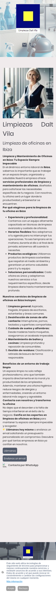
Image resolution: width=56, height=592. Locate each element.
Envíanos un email (15, 458)
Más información (14, 581)
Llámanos (10, 450)
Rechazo (23, 588)
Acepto (10, 588)
